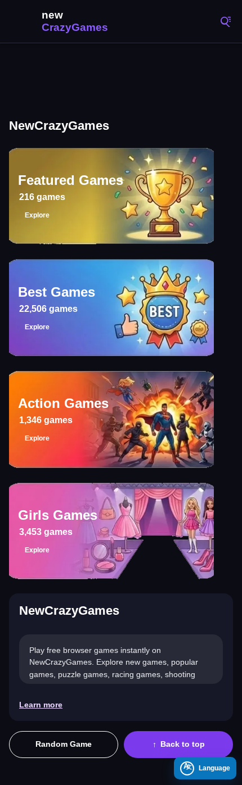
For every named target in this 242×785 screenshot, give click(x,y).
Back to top (182, 743)
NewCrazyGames (62, 21)
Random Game (63, 743)
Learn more (40, 704)
